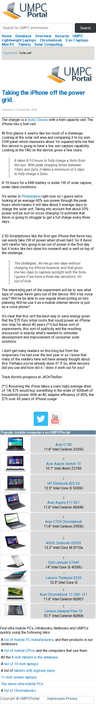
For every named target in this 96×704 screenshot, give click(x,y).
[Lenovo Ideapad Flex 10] (15, 615)
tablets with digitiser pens (34, 670)
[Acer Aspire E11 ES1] (15, 510)
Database (23, 36)
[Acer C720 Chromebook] (15, 528)
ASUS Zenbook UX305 (63, 543)
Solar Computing (48, 44)
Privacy (71, 698)
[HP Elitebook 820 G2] (15, 490)
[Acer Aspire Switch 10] (15, 472)
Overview (43, 36)
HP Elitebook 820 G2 (63, 483)
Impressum (56, 698)
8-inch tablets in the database (35, 657)
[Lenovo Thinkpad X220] (15, 581)
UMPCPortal (29, 698)
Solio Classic (37, 120)
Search (85, 28)
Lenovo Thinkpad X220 (63, 578)
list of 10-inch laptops (21, 664)
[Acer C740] (15, 451)
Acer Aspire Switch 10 (63, 464)
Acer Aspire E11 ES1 (63, 502)
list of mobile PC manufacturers (29, 640)
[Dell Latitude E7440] (15, 567)
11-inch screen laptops (19, 677)
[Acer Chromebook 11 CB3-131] (15, 601)
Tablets (24, 44)
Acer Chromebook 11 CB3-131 (63, 594)
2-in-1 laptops (76, 40)
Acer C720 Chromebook (63, 522)
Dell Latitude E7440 (63, 562)
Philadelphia (31, 196)
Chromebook (51, 40)
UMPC (78, 36)
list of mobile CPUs (19, 651)
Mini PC (8, 44)
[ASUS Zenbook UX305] (15, 552)
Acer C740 (63, 445)
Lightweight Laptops (19, 40)
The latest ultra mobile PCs (22, 684)
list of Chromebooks (20, 690)
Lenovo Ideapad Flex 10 (63, 611)
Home (7, 36)
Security (62, 36)
